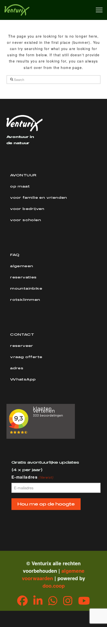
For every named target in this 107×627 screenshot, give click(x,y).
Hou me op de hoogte (46, 504)
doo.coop (54, 585)
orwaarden (40, 578)
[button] (99, 10)
